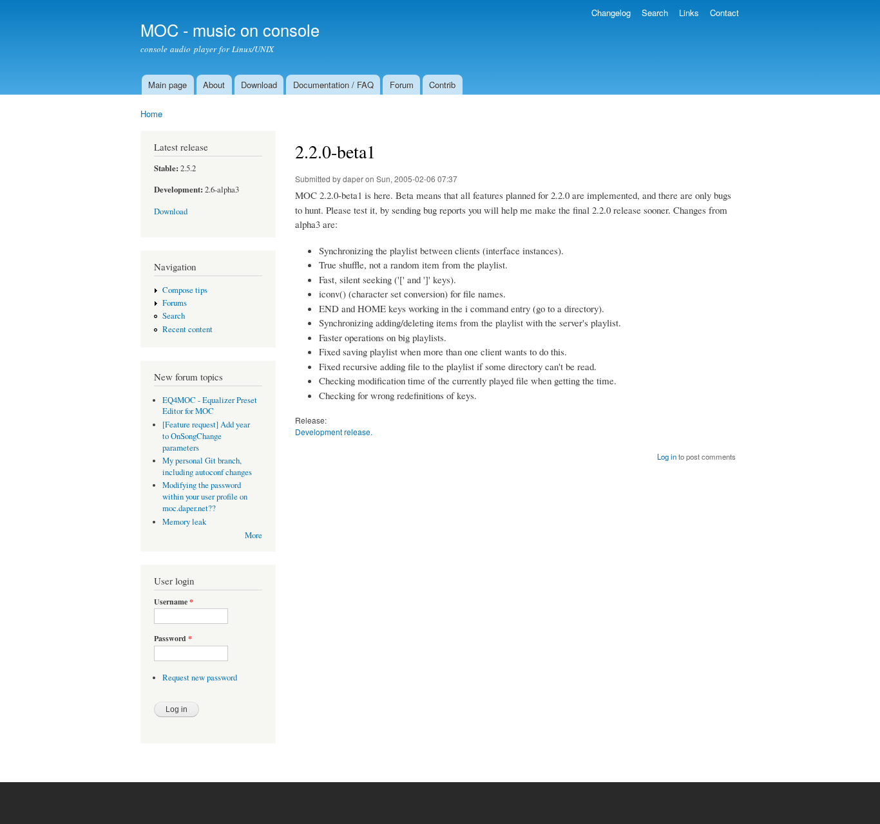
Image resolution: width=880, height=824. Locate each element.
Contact (724, 12)
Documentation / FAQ (333, 85)
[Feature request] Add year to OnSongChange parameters (206, 436)
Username (173, 602)
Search (655, 12)
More (253, 535)
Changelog (611, 12)
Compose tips (184, 290)
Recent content (187, 329)
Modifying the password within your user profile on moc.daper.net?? (204, 497)
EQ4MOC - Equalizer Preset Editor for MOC (209, 406)
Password (173, 638)
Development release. (333, 431)
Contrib (442, 85)
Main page (167, 85)
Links (689, 12)
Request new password (199, 677)
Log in (666, 456)
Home (151, 114)
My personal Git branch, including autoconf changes (207, 466)
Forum (402, 85)
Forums (174, 302)
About (214, 85)
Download (259, 85)
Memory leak (184, 521)
